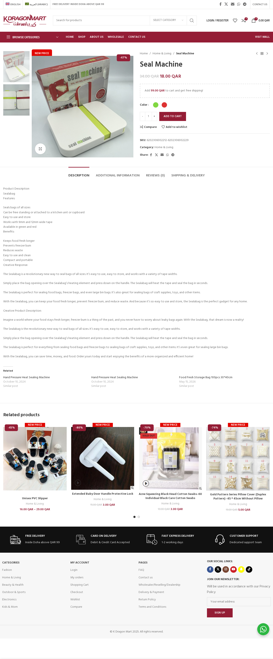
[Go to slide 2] (139, 517)
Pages (143, 562)
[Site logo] (24, 20)
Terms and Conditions (152, 606)
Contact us (146, 577)
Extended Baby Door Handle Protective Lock (102, 493)
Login (73, 570)
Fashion (7, 570)
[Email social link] (232, 4)
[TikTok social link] (249, 569)
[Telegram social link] (245, 4)
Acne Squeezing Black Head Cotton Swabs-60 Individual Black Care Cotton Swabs (170, 496)
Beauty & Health (13, 584)
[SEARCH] (192, 20)
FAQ (141, 570)
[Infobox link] (35, 539)
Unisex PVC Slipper (35, 498)
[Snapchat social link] (241, 569)
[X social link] (226, 4)
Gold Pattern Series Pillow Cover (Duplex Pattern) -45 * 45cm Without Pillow (238, 496)
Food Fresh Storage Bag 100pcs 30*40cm (205, 377)
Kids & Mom (10, 606)
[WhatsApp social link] (238, 4)
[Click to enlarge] (40, 148)
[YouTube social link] (233, 569)
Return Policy (147, 599)
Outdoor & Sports (13, 592)
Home (144, 53)
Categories (10, 562)
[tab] (78, 173)
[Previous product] (256, 53)
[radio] (155, 105)
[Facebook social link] (220, 4)
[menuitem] (13, 4)
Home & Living (162, 53)
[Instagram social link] (226, 569)
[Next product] (267, 53)
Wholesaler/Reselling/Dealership (159, 584)
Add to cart (173, 116)
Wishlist (75, 599)
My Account (79, 562)
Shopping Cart (79, 584)
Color (143, 105)
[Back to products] (262, 53)
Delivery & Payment (151, 592)
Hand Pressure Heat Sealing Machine (26, 377)
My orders (76, 577)
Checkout (76, 592)
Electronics (9, 599)
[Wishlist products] (235, 20)
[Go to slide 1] (134, 517)
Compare (76, 606)
